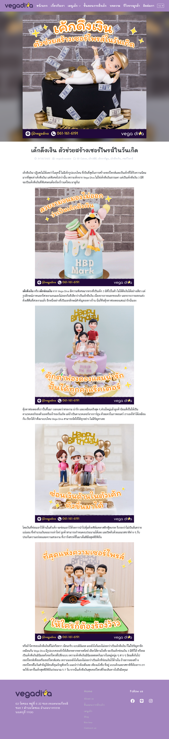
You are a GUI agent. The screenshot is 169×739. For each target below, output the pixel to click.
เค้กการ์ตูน (103, 158)
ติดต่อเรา (148, 5)
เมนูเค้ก (73, 5)
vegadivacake (63, 158)
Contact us (90, 727)
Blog (86, 716)
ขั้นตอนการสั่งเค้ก (95, 5)
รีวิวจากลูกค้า (131, 5)
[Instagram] (150, 701)
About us (89, 698)
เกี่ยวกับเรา (58, 5)
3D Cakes (82, 158)
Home (88, 691)
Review (88, 722)
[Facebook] (132, 701)
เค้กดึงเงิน (115, 158)
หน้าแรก (42, 5)
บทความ (115, 5)
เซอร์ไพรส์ (127, 158)
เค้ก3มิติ (92, 158)
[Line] (141, 701)
